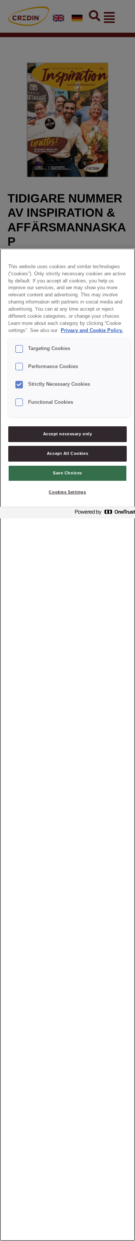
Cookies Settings (67, 492)
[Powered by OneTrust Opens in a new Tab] (102, 513)
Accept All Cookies (67, 453)
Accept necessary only (67, 434)
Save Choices (67, 473)
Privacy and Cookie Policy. (92, 330)
